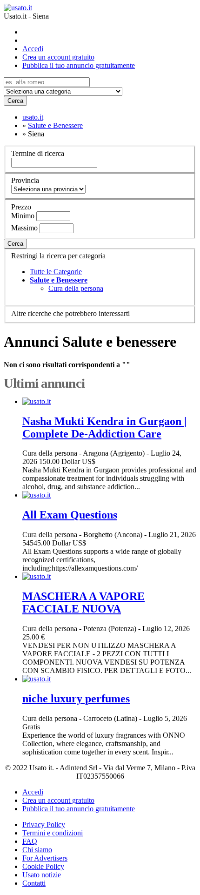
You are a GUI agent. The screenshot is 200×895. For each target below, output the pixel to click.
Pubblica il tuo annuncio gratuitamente (78, 65)
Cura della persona (75, 288)
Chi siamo (37, 850)
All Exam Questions (69, 515)
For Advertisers (44, 858)
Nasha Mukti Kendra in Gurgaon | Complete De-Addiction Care (104, 427)
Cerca (15, 100)
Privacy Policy (43, 824)
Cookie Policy (43, 866)
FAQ (29, 841)
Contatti (34, 883)
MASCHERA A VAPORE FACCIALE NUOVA (83, 602)
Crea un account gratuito (58, 57)
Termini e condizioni (52, 833)
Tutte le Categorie (56, 272)
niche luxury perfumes (76, 699)
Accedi (32, 49)
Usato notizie (41, 875)
